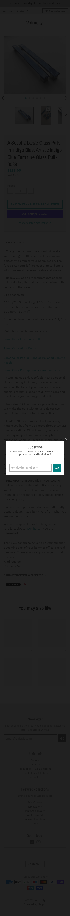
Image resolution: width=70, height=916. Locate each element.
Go (57, 468)
